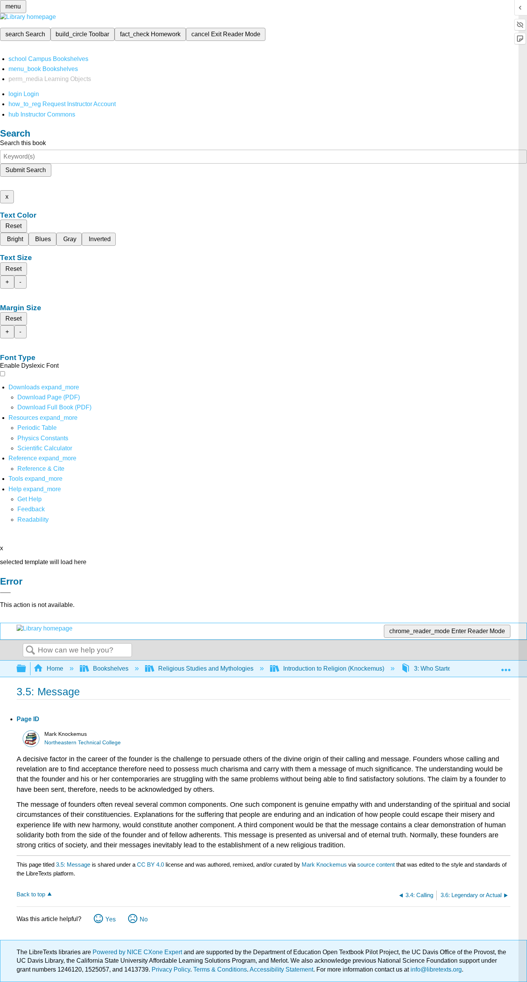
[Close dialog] (5, 592)
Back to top (31, 894)
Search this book (23, 143)
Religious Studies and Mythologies (206, 668)
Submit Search (25, 170)
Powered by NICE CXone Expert (138, 952)
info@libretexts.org (435, 969)
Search (30, 650)
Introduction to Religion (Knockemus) (334, 668)
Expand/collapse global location (505, 666)
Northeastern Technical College (82, 742)
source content (376, 864)
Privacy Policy (171, 969)
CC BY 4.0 (150, 864)
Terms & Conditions (220, 969)
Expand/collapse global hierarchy (26, 669)
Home (55, 668)
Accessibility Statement (281, 969)
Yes (110, 919)
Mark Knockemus (324, 864)
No (144, 919)
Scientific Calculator (44, 448)
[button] (31, 509)
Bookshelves (110, 668)
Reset (13, 226)
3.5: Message (73, 864)
